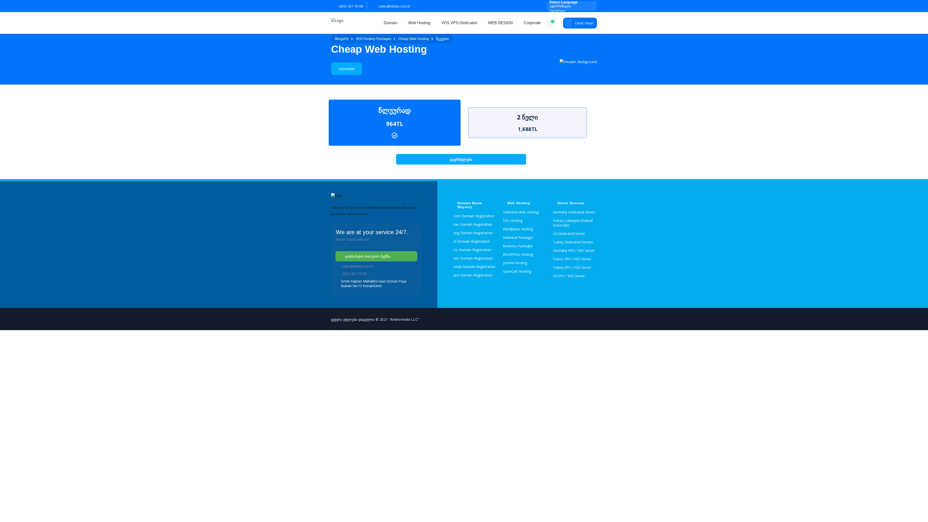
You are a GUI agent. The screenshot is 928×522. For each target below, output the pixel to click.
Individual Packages (518, 237)
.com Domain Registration (473, 216)
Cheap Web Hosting (413, 39)
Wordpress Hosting (518, 229)
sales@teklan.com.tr (394, 6)
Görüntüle (346, 68)
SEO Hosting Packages (373, 39)
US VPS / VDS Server (569, 276)
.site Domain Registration (473, 258)
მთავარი (342, 39)
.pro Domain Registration (473, 275)
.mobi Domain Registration (474, 266)
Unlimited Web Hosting (521, 212)
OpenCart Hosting (517, 271)
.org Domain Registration (473, 233)
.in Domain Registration (471, 241)
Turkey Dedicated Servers (573, 242)
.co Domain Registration (472, 249)
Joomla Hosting (515, 263)
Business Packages (518, 246)
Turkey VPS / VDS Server (572, 267)
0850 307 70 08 (351, 6)
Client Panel (584, 23)
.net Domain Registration (472, 224)
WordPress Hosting (518, 254)
